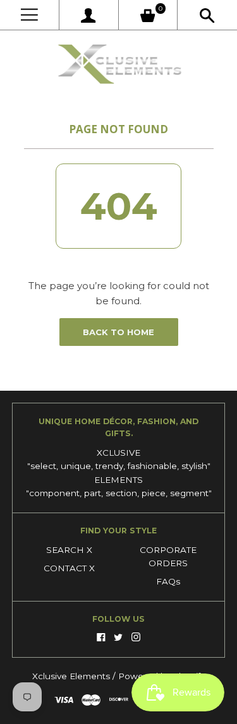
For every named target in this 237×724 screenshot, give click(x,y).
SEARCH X (69, 550)
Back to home (118, 332)
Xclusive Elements (72, 676)
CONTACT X (69, 568)
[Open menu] (29, 15)
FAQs (168, 581)
